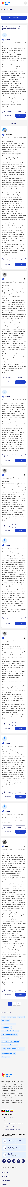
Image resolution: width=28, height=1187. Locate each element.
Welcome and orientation (8, 1053)
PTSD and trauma (6, 1027)
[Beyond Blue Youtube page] (9, 1161)
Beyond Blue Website (7, 1075)
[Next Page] (19, 1004)
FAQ (5, 1121)
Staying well (5, 1037)
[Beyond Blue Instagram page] (13, 1161)
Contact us (4, 1172)
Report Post (8, 115)
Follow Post (20, 111)
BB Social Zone (12, 1017)
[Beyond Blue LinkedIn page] (23, 1161)
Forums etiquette (9, 1126)
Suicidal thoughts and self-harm (10, 1041)
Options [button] (26, 9)
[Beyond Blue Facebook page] (4, 1161)
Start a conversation (14, 17)
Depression (21, 1017)
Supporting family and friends (10, 1044)
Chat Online (12, 1147)
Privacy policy (5, 1180)
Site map (4, 1184)
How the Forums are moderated (13, 1124)
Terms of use (5, 1176)
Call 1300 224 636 (14, 1140)
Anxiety (4, 1017)
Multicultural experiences (8, 1024)
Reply (20, 115)
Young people (5, 1057)
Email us (11, 1154)
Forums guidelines (9, 1118)
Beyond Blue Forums (5, 3)
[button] (4, 111)
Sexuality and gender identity (9, 1034)
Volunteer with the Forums (12, 1129)
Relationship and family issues (10, 1031)
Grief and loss (5, 1020)
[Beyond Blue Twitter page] (18, 1161)
